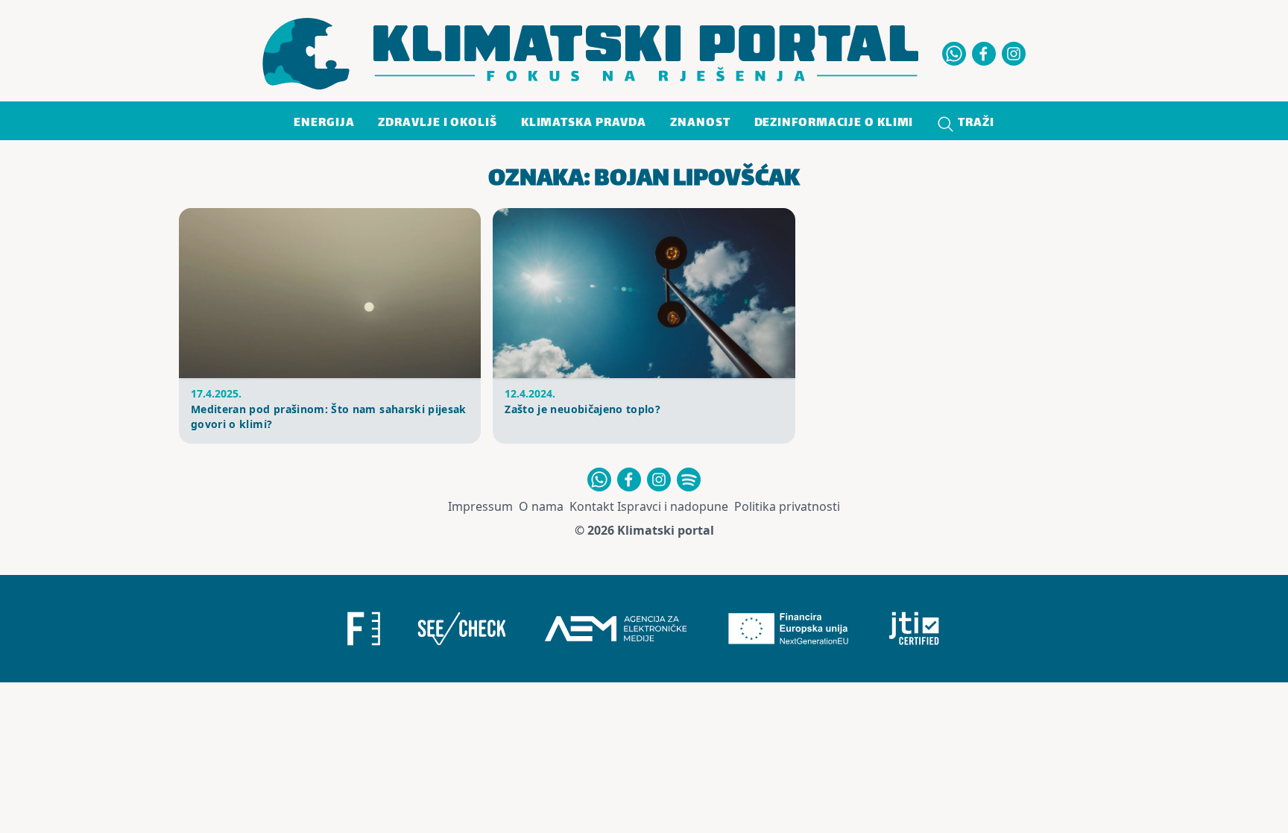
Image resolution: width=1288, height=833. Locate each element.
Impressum (480, 506)
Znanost (700, 123)
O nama (541, 506)
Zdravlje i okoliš (437, 123)
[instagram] (1014, 54)
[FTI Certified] (914, 629)
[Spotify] (689, 479)
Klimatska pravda (583, 123)
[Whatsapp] (954, 54)
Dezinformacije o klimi (834, 123)
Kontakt (591, 506)
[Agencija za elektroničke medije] (615, 629)
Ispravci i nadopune (672, 506)
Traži (974, 123)
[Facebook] (984, 54)
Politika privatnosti (787, 506)
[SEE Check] (461, 629)
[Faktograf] (364, 629)
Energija (324, 123)
